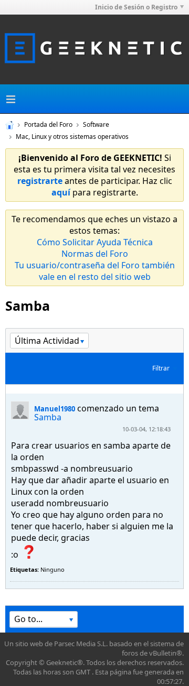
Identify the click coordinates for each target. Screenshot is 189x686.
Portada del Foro (48, 124)
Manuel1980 (54, 408)
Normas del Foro (94, 253)
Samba (47, 417)
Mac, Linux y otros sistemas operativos (72, 136)
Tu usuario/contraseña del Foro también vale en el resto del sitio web (95, 270)
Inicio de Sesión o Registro (136, 7)
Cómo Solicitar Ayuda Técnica (95, 242)
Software (96, 124)
